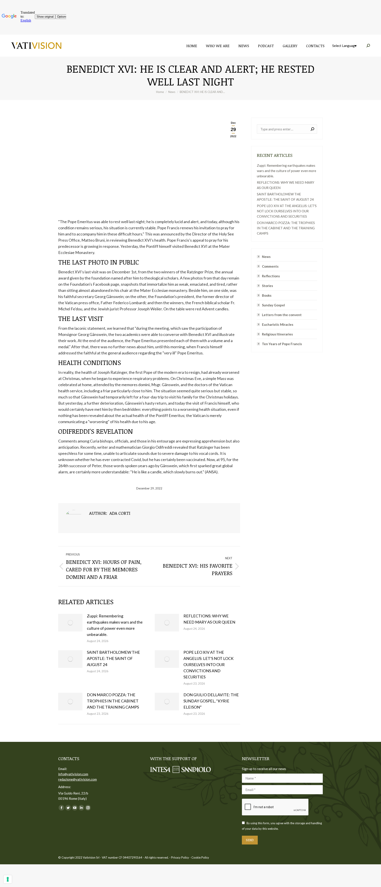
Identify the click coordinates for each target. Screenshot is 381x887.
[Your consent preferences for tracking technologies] (8, 879)
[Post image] (70, 622)
